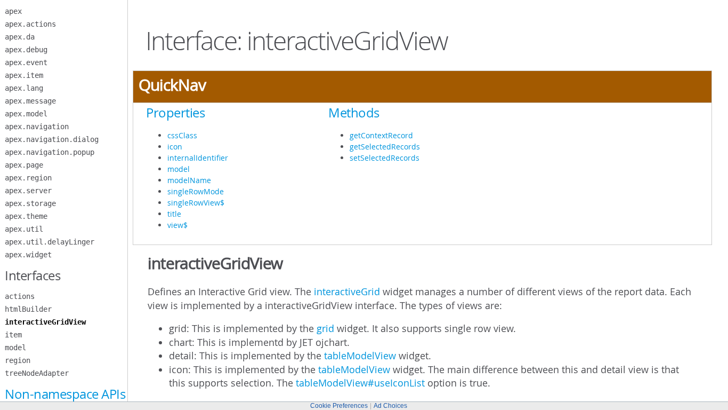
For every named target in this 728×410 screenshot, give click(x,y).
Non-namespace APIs (65, 394)
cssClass (182, 135)
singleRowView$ (195, 203)
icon (174, 146)
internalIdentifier (197, 158)
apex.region (28, 178)
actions (20, 296)
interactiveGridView (45, 322)
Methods (353, 112)
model (15, 347)
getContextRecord (381, 135)
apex (13, 11)
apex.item (24, 75)
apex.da (20, 37)
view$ (177, 225)
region (17, 360)
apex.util (24, 229)
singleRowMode (195, 191)
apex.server (28, 190)
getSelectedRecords (385, 146)
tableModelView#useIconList (360, 382)
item (13, 334)
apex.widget (28, 254)
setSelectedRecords (384, 158)
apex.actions (30, 24)
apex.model (26, 113)
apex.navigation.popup (49, 152)
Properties (175, 112)
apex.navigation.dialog (52, 139)
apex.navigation (37, 126)
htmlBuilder (28, 309)
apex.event (26, 62)
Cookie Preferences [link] (339, 405)
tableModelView (360, 355)
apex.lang (24, 88)
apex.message (30, 101)
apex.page (24, 165)
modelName (189, 180)
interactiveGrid (347, 291)
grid (325, 328)
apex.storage (30, 203)
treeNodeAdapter (37, 373)
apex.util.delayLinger (49, 242)
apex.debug (26, 49)
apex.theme (26, 216)
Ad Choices (390, 405)
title (174, 214)
